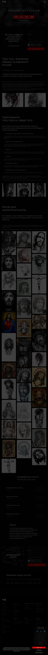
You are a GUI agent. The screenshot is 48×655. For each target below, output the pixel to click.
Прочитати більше (39, 652)
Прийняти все (39, 647)
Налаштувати (39, 650)
